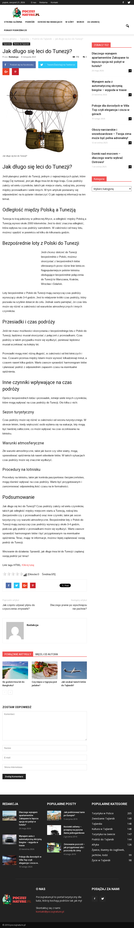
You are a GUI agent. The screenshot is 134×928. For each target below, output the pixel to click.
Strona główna (13, 22)
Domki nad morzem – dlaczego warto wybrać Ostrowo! (107, 158)
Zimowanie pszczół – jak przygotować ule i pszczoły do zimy (74, 847)
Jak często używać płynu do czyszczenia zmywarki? (18, 607)
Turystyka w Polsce (103, 813)
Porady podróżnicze (15, 30)
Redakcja (13, 56)
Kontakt (54, 2)
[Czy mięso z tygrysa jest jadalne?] (44, 670)
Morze (80, 22)
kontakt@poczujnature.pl (50, 911)
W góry (69, 22)
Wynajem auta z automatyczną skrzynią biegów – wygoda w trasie (109, 86)
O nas (33, 2)
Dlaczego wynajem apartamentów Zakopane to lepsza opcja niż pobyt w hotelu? (28, 818)
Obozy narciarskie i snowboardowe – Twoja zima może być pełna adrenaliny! (111, 134)
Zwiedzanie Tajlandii (103, 818)
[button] (127, 26)
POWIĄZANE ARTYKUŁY (18, 654)
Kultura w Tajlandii (102, 829)
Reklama (43, 2)
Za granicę (93, 22)
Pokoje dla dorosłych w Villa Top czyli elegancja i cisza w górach (110, 110)
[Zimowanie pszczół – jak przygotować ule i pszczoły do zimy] (54, 847)
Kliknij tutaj (28, 565)
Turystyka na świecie (103, 834)
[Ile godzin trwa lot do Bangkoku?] (15, 670)
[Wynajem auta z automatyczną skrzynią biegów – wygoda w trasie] (9, 839)
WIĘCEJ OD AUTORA (46, 654)
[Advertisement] (90, 12)
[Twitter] (129, 2)
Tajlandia (7, 44)
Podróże (30, 22)
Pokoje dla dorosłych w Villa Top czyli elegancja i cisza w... (30, 860)
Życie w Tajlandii (101, 860)
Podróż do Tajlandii (21, 44)
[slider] (12, 574)
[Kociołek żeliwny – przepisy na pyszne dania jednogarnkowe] (54, 830)
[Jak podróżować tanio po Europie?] (54, 815)
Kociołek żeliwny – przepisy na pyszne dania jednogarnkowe (74, 830)
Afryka (95, 844)
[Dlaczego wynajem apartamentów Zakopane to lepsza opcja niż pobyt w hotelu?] (9, 815)
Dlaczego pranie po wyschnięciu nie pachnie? (68, 607)
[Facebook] (123, 2)
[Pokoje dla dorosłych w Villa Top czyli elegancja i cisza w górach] (9, 860)
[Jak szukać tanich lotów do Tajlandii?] (74, 670)
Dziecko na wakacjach (50, 22)
